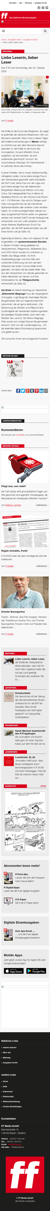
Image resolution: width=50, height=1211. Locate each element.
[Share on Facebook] (18, 391)
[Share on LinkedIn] (41, 391)
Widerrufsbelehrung (11, 1102)
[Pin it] (37, 391)
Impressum (8, 1092)
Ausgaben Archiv (41, 3)
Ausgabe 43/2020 (30, 40)
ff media (9, 121)
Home (3, 40)
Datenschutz (8, 1097)
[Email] (46, 391)
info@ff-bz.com (14, 1145)
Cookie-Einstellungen (12, 1107)
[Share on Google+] (27, 391)
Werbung (28, 3)
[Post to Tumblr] (32, 391)
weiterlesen (42, 505)
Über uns (7, 1053)
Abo (20, 3)
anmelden (20, 435)
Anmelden (12, 3)
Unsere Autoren (9, 1048)
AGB (5, 1087)
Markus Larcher (13, 505)
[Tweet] (23, 391)
